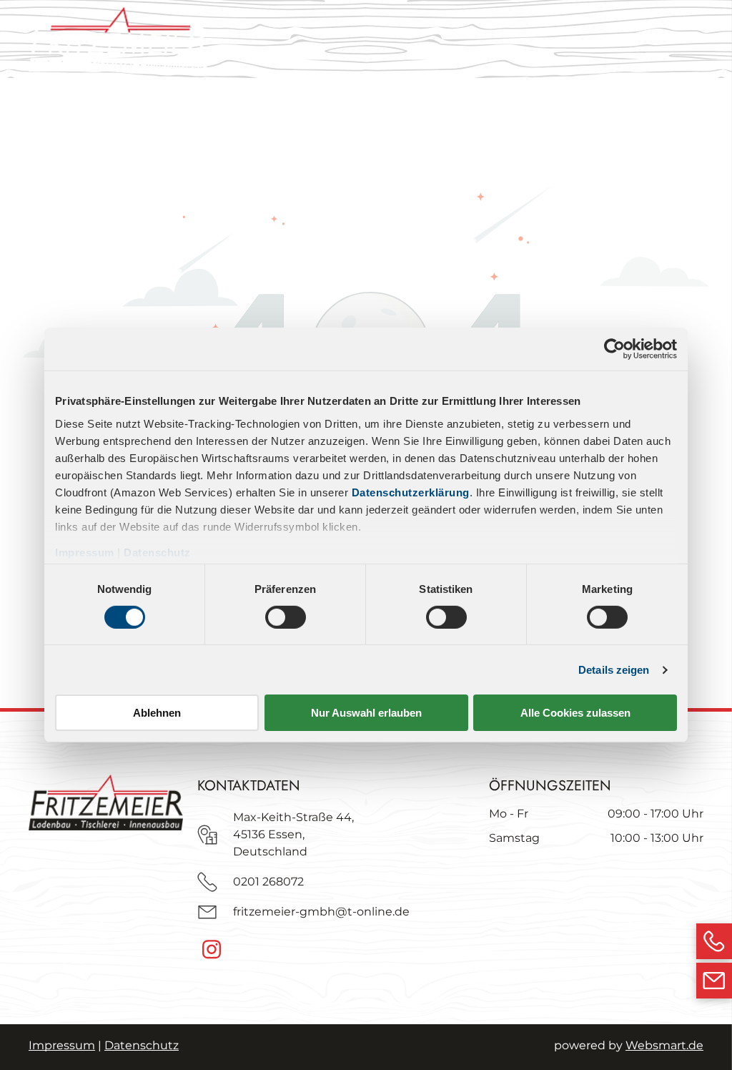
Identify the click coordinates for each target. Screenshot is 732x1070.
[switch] (285, 617)
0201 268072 (268, 881)
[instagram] (211, 951)
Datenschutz (157, 552)
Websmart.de (664, 1045)
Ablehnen (157, 713)
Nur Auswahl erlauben (366, 713)
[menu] (700, 41)
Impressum (84, 552)
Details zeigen (613, 670)
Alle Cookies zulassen (575, 713)
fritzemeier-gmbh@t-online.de (321, 911)
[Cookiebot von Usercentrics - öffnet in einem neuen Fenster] (614, 349)
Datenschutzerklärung (411, 492)
